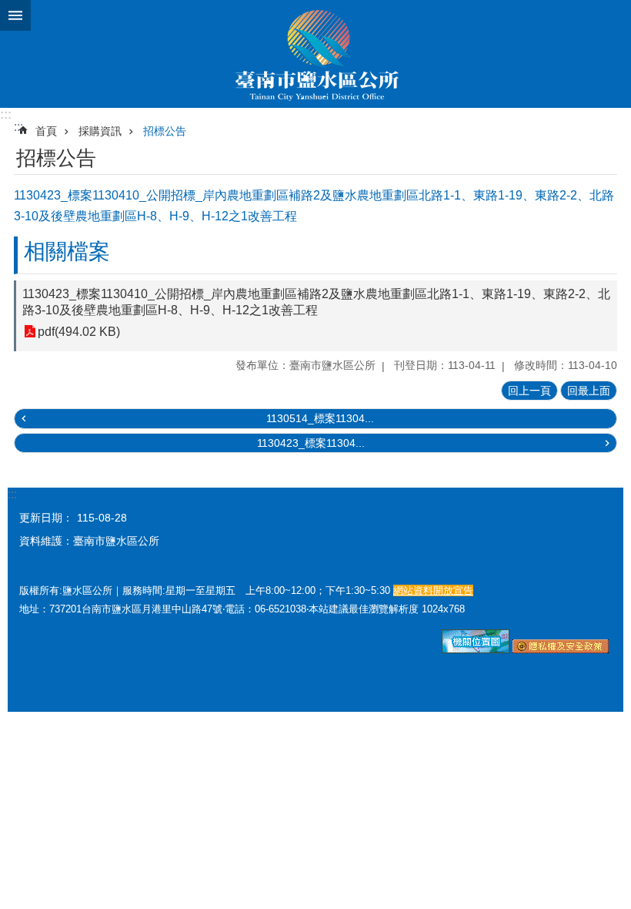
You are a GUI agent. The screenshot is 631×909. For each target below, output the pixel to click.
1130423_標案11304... (311, 443)
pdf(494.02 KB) (79, 331)
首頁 (46, 131)
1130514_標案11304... (320, 418)
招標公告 (164, 131)
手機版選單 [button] (15, 15)
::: (6, 114)
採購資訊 (100, 131)
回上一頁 (529, 390)
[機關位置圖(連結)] (475, 649)
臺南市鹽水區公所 (315, 54)
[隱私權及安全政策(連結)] (560, 649)
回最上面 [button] (588, 390)
